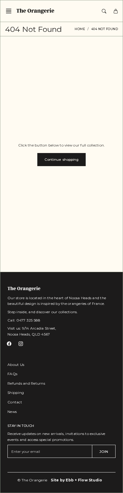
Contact (14, 402)
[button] (10, 11)
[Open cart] (116, 11)
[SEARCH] (104, 11)
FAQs (12, 374)
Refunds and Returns (26, 383)
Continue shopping (61, 159)
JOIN (103, 451)
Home (80, 29)
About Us (15, 364)
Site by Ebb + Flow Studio (76, 480)
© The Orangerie (32, 480)
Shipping (15, 392)
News (12, 411)
